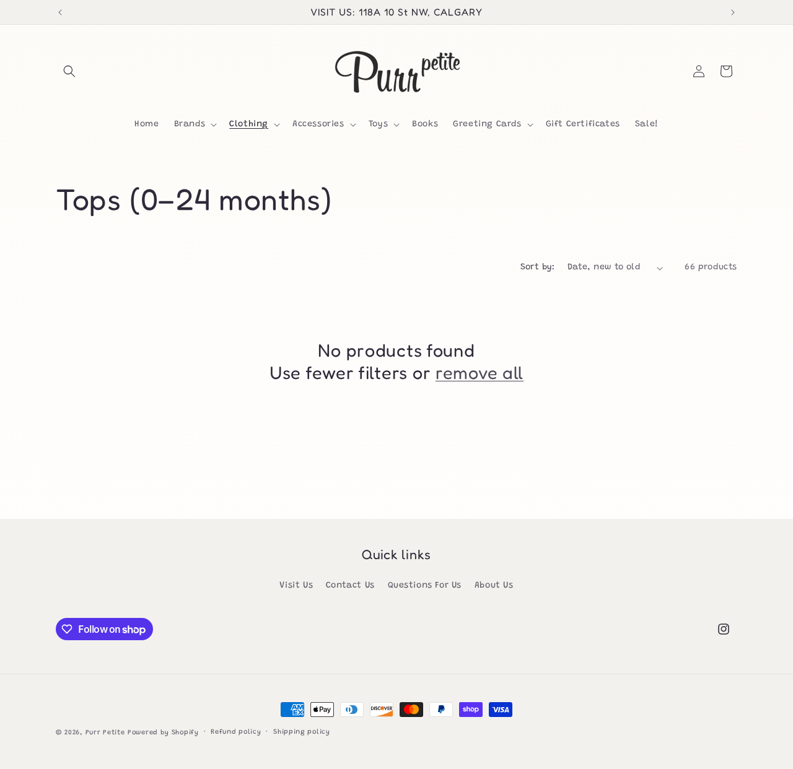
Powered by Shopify (163, 732)
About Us (494, 585)
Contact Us (350, 585)
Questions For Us (425, 585)
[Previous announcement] (60, 12)
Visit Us (296, 585)
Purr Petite (105, 732)
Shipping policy (301, 732)
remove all (480, 372)
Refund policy (236, 732)
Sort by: (537, 267)
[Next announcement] (733, 12)
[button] (69, 71)
